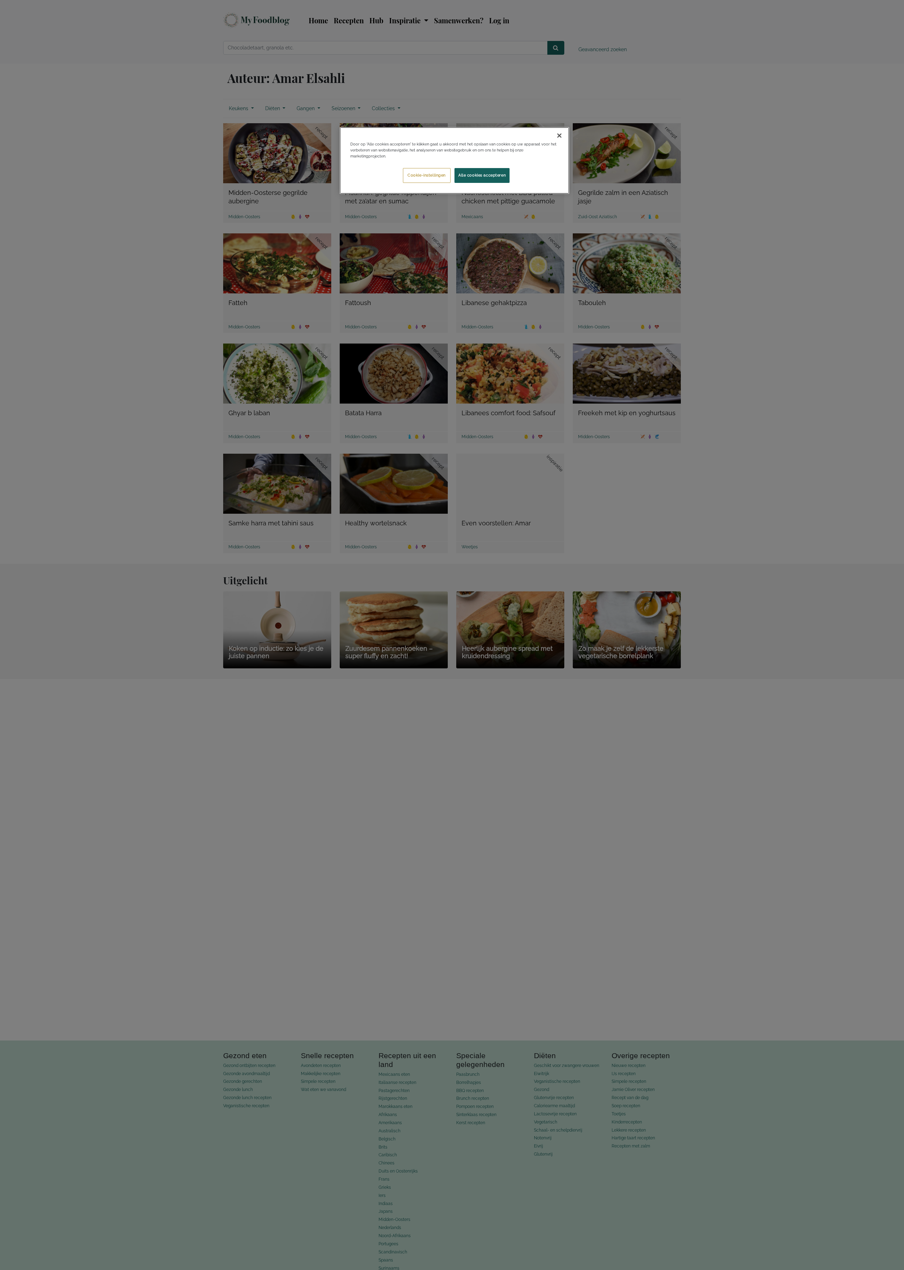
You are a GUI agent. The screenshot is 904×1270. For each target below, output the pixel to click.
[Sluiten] (559, 135)
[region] (454, 160)
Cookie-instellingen (427, 175)
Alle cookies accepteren (482, 175)
